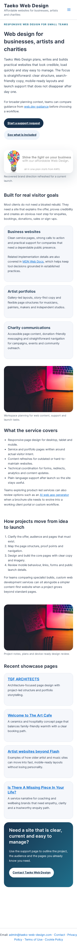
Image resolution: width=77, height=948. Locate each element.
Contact (59, 935)
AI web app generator (54, 495)
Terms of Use (33, 939)
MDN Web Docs (33, 261)
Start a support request (24, 123)
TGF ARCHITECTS (23, 679)
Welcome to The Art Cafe (30, 715)
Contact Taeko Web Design (32, 872)
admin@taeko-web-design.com (30, 935)
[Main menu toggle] (69, 10)
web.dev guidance (36, 106)
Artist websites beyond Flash (33, 751)
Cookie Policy (54, 939)
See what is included (22, 135)
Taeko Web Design (26, 5)
